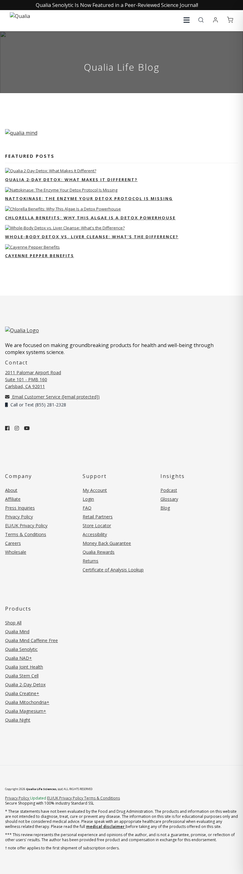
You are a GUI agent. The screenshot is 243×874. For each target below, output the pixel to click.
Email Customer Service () (55, 397)
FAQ (87, 508)
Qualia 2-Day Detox (25, 685)
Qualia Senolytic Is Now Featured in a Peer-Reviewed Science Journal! (117, 5)
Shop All (13, 623)
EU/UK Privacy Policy (26, 526)
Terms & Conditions (25, 534)
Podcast (168, 490)
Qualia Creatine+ (22, 693)
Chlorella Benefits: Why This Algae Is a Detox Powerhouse (90, 218)
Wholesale (15, 552)
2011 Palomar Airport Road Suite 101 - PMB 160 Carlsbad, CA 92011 (33, 379)
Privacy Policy (19, 517)
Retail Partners (98, 517)
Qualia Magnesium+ (25, 711)
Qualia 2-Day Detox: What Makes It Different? (71, 179)
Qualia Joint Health (24, 667)
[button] (187, 20)
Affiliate (13, 499)
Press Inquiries (20, 508)
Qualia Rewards (99, 552)
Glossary (169, 499)
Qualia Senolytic (21, 649)
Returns (90, 561)
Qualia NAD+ (18, 658)
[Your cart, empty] (230, 20)
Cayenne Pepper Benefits (39, 255)
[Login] (215, 20)
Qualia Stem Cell (22, 676)
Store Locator (97, 526)
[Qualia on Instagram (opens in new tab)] (17, 428)
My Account (95, 490)
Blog (165, 508)
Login (88, 499)
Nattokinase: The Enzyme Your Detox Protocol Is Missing (89, 198)
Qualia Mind (17, 632)
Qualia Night (17, 720)
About (11, 490)
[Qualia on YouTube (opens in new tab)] (27, 428)
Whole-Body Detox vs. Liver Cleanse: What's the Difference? (91, 236)
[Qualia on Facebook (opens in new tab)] (7, 428)
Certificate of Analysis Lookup (113, 570)
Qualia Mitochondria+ (27, 702)
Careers (13, 543)
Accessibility (95, 534)
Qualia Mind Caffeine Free (31, 640)
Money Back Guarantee (107, 543)
